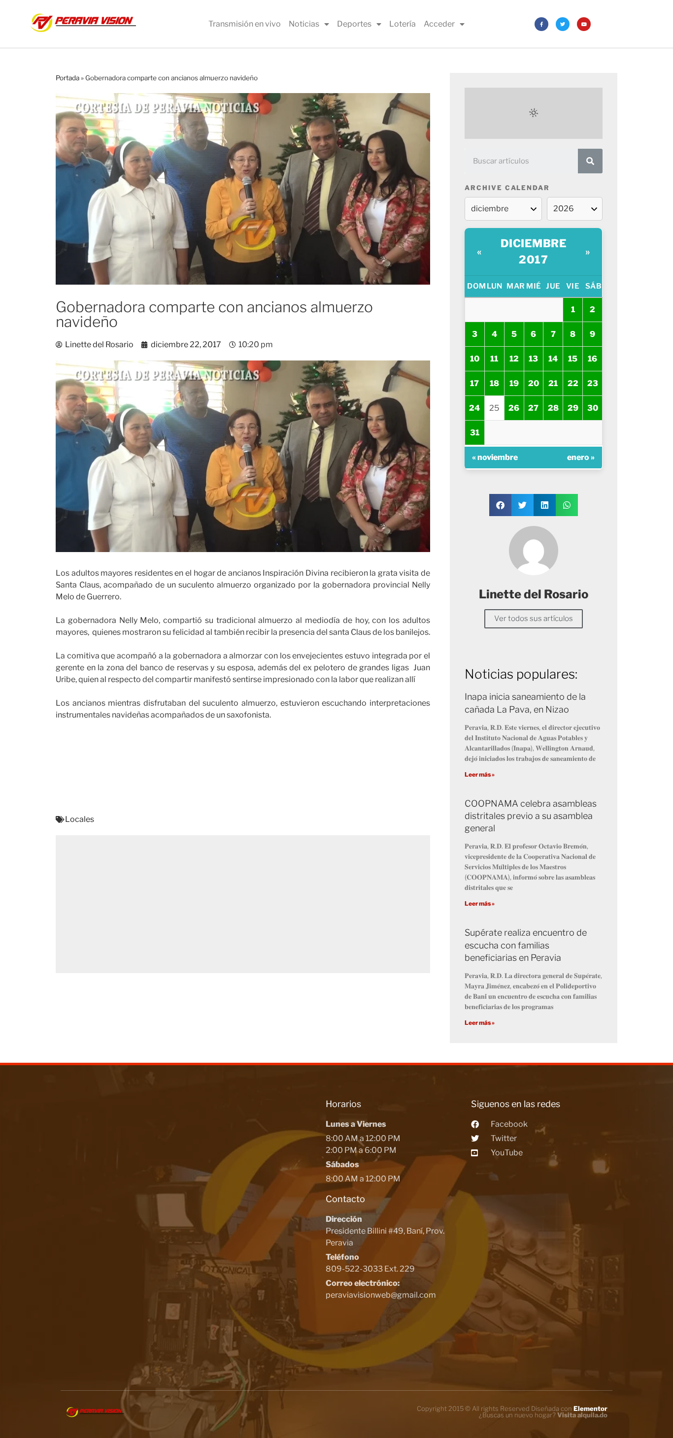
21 (553, 383)
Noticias (304, 24)
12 (514, 358)
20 (533, 383)
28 (553, 408)
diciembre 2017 (534, 251)
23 (592, 383)
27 (533, 408)
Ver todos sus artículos (533, 618)
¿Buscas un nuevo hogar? (543, 1415)
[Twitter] (563, 24)
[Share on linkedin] (545, 505)
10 (474, 358)
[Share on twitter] (522, 505)
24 (474, 408)
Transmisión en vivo (244, 24)
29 (573, 408)
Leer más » (480, 774)
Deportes (354, 24)
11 (494, 358)
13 (533, 358)
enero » (581, 457)
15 (572, 358)
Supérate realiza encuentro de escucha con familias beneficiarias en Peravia (526, 944)
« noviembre (495, 457)
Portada (67, 78)
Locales (79, 819)
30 (592, 408)
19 (514, 383)
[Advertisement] (243, 904)
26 (513, 408)
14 (553, 358)
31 (474, 432)
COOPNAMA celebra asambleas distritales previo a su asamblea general (531, 815)
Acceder (439, 24)
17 (474, 383)
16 (592, 358)
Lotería (402, 24)
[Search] (590, 161)
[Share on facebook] (500, 505)
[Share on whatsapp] (567, 505)
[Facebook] (541, 24)
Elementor (590, 1408)
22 (573, 383)
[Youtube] (584, 24)
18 (494, 383)
